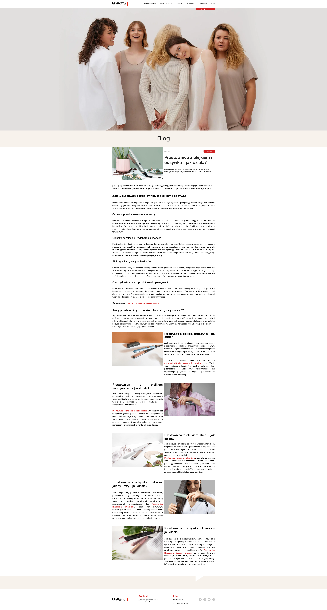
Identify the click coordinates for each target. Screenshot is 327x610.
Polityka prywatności (180, 603)
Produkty (179, 4)
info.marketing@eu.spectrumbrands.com (149, 601)
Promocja (203, 4)
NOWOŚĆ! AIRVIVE (150, 4)
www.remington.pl (178, 599)
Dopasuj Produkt (166, 4)
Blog (213, 4)
